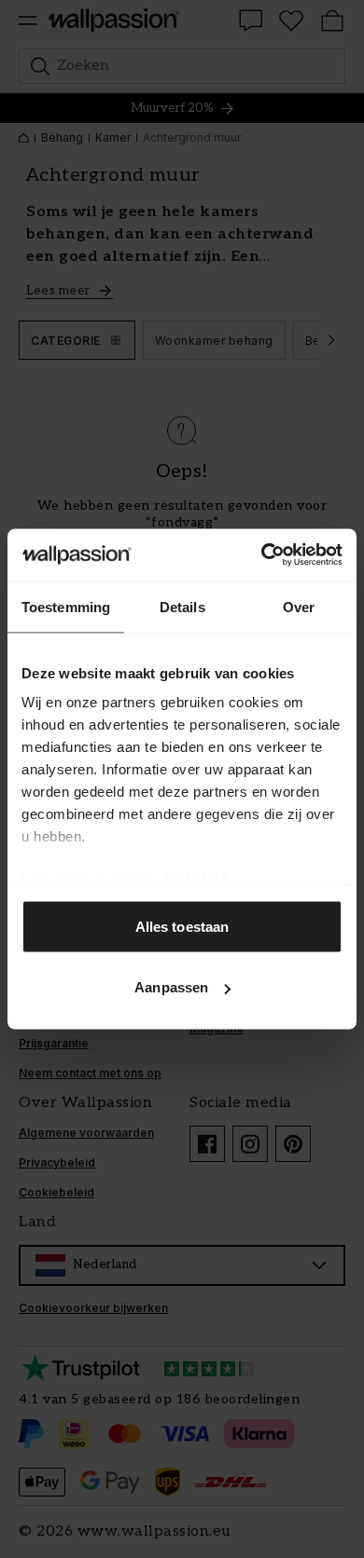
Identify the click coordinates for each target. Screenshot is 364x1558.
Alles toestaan (182, 926)
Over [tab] (299, 606)
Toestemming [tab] (65, 606)
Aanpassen (171, 987)
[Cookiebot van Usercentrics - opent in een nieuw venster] (262, 555)
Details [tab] (182, 606)
